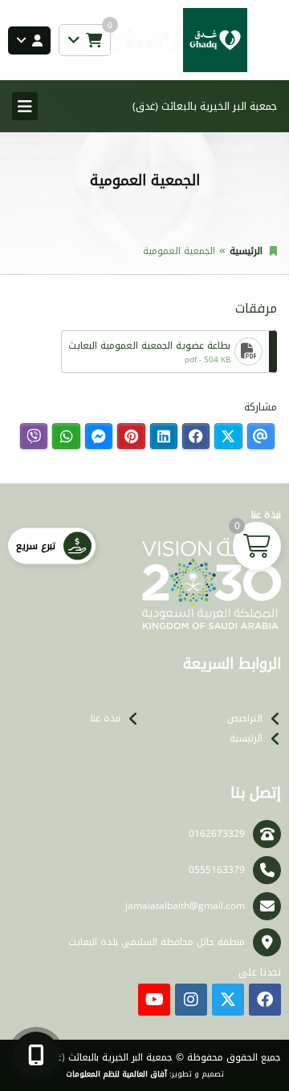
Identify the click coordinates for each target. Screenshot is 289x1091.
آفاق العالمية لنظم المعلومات (116, 1074)
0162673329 (217, 833)
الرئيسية (246, 251)
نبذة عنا (105, 718)
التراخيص (245, 718)
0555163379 (217, 870)
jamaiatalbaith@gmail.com (185, 906)
